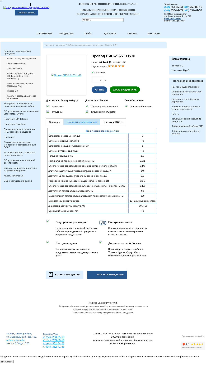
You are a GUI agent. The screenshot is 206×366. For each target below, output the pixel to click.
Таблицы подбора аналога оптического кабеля (186, 107)
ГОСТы (175, 114)
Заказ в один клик (125, 89)
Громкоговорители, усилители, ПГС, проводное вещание (20, 130)
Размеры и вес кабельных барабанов (185, 100)
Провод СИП (13, 91)
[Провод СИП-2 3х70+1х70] (66, 75)
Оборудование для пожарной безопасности (19, 161)
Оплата (132, 33)
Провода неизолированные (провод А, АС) (20, 84)
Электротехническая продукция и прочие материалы (20, 169)
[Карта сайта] (26, 4)
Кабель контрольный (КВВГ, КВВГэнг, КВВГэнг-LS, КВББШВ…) (20, 76)
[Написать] (35, 4)
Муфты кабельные (13, 175)
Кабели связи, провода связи (21, 58)
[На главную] (18, 4)
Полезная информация (188, 81)
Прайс (88, 33)
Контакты (154, 33)
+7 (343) (47, 347)
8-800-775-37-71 (129, 4)
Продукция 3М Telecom (16, 119)
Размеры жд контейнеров (185, 86)
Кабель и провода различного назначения (21, 97)
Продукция (66, 33)
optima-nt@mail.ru (172, 18)
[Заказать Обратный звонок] (187, 49)
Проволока (9, 137)
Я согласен (6, 362)
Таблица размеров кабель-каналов (186, 132)
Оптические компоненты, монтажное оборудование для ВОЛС (20, 145)
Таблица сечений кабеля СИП (187, 126)
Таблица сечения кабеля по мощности (186, 120)
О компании (44, 33)
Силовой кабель (15, 68)
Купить (99, 89)
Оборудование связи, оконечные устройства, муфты (21, 112)
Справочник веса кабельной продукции (186, 92)
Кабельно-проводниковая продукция (17, 52)
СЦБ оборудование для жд (18, 181)
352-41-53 (58, 346)
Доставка (110, 33)
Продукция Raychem (15, 124)
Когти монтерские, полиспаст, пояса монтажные (19, 153)
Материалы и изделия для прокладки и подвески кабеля (19, 104)
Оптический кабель (16, 63)
